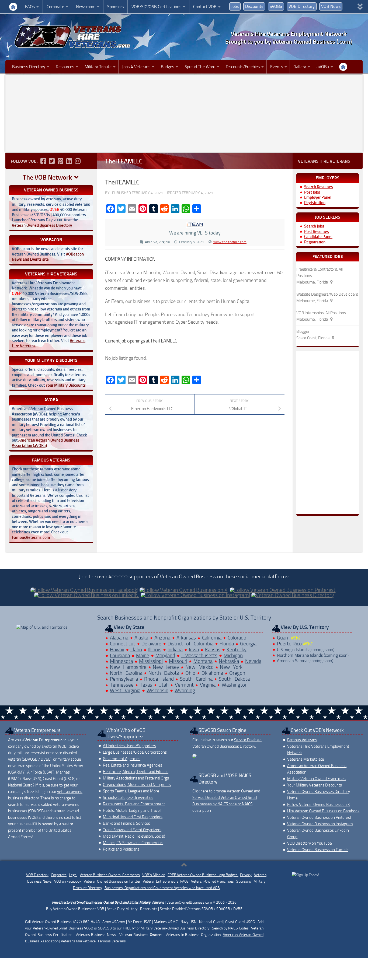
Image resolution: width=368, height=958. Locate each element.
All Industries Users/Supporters (129, 745)
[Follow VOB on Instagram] (77, 161)
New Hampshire (128, 667)
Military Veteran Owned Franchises (316, 778)
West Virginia (125, 690)
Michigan (233, 655)
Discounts (254, 6)
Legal (73, 875)
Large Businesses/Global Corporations (135, 752)
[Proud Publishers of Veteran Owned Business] (305, 875)
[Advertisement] (184, 113)
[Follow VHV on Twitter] (51, 161)
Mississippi (151, 661)
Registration (314, 202)
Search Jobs (314, 226)
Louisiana (120, 655)
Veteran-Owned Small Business (58, 928)
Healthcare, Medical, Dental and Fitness (135, 771)
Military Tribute (98, 66)
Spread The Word (200, 66)
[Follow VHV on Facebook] (43, 161)
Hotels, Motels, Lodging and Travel (132, 810)
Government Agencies (121, 758)
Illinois (154, 649)
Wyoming (185, 690)
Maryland (165, 655)
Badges (167, 66)
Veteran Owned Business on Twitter (112, 881)
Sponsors (115, 6)
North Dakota (163, 673)
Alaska (141, 638)
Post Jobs (312, 192)
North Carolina (126, 673)
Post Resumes (316, 231)
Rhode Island (159, 679)
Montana (203, 661)
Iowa (194, 649)
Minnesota (121, 661)
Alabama (119, 638)
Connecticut (122, 644)
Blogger (303, 331)
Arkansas (186, 638)
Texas (146, 685)
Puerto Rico (289, 644)
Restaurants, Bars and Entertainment (134, 804)
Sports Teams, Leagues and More (131, 791)
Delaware (151, 644)
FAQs (30, 6)
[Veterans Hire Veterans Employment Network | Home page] (72, 37)
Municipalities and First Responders (132, 816)
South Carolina (196, 679)
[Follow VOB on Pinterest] (60, 161)
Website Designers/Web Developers (327, 294)
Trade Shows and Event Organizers (132, 829)
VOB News (331, 6)
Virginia (208, 685)
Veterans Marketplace (305, 759)
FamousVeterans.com (31, 537)
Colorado (237, 638)
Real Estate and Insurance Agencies (132, 765)
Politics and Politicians (121, 849)
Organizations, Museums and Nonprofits (137, 784)
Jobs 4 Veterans (136, 66)
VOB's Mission (153, 875)
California (211, 638)
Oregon (237, 673)
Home (13, 6)
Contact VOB (205, 6)
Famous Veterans (302, 739)
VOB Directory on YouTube (309, 843)
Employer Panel (317, 197)
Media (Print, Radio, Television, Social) (134, 836)
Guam (283, 638)
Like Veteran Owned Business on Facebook (323, 811)
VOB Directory (302, 6)
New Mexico (199, 667)
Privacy (246, 875)
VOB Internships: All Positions (321, 312)
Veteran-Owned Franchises (212, 881)
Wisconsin (157, 690)
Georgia (248, 644)
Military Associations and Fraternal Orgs (136, 778)
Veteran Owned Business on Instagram (320, 823)
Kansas (212, 649)
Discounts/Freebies (243, 66)
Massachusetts (199, 655)
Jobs (235, 6)
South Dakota (234, 679)
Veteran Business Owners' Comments (110, 875)
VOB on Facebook (67, 881)
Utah (163, 685)
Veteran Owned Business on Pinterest (319, 817)
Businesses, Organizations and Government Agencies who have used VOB (162, 888)
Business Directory (28, 66)
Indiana (175, 649)
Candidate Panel (318, 236)
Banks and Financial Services (126, 823)
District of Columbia (190, 644)
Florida (227, 644)
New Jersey (166, 667)
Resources (65, 66)
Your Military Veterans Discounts (314, 785)
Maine (142, 655)
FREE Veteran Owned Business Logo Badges (203, 875)
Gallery (299, 66)
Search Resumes (318, 186)
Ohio (190, 673)
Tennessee (122, 685)
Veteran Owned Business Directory (42, 225)
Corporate (55, 6)
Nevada (253, 661)
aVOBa (276, 6)
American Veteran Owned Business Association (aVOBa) (45, 443)
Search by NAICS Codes (230, 928)
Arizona (162, 638)
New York (231, 667)
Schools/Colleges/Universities (128, 797)
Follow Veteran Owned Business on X (318, 804)
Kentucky (237, 649)
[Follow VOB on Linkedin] (69, 161)
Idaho (136, 649)
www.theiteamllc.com (230, 242)
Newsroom (85, 6)
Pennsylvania (124, 679)
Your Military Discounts (66, 385)
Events (276, 66)
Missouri (178, 661)
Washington (235, 685)
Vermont (184, 685)
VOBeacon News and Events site (48, 257)
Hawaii (117, 649)
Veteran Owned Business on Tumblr (317, 849)
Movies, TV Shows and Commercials (133, 842)
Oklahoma (212, 673)
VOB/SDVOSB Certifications (156, 6)
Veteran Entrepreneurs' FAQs (166, 881)
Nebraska (229, 661)
